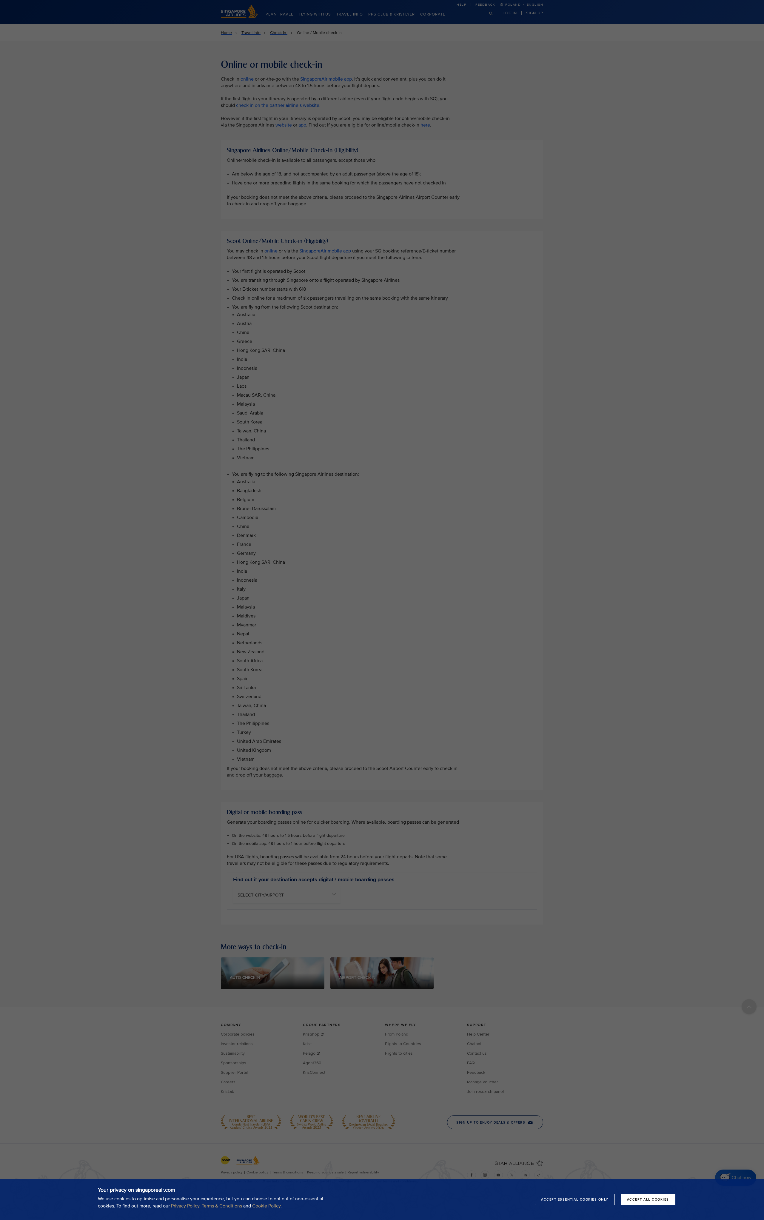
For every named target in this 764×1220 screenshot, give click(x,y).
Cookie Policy (266, 1206)
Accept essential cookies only (575, 1199)
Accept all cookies (648, 1199)
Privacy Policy (185, 1206)
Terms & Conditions (222, 1206)
